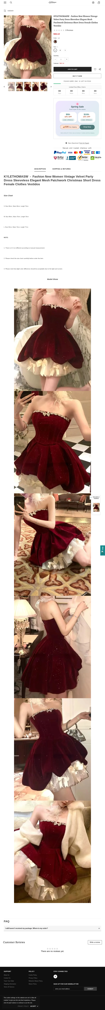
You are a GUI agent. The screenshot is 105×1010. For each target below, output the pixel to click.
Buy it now (77, 76)
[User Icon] (93, 2)
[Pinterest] (55, 976)
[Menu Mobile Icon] (5, 2)
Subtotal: (56, 63)
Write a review (95, 942)
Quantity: (56, 55)
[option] (27, 47)
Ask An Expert (84, 143)
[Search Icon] (11, 3)
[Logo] (52, 2)
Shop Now (87, 127)
